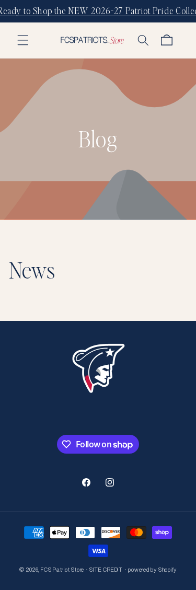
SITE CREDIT (105, 570)
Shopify (167, 570)
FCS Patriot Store (62, 570)
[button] (23, 40)
